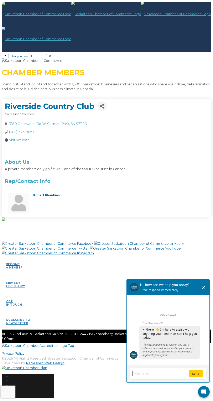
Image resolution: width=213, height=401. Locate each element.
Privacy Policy (13, 354)
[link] (50, 56)
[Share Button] (102, 106)
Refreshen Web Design (45, 363)
